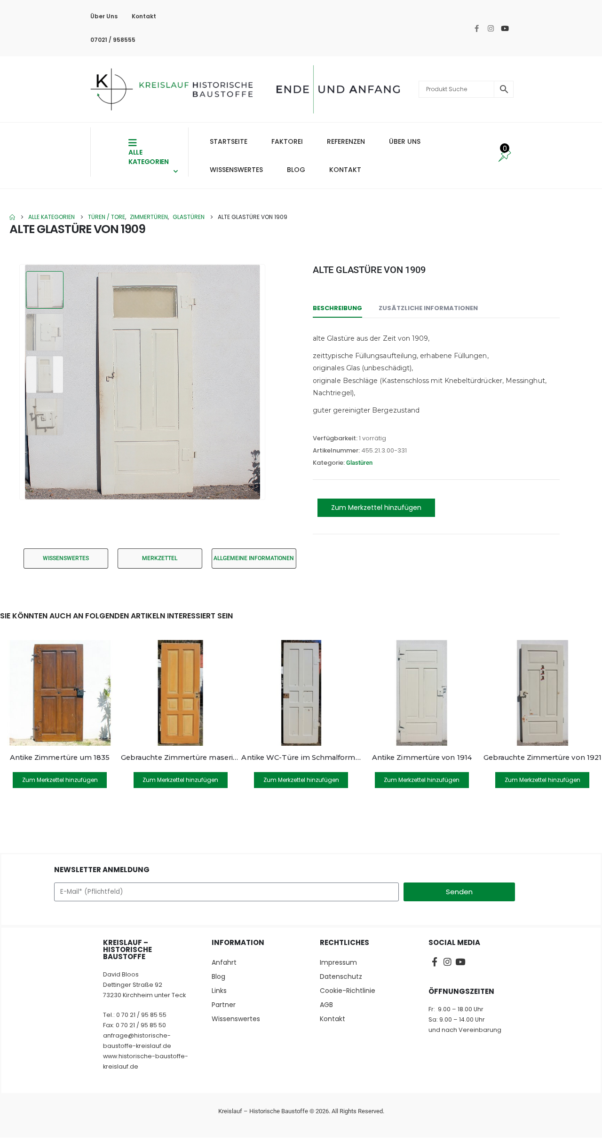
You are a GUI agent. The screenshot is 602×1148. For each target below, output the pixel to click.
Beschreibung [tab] (337, 308)
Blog (218, 976)
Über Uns (104, 16)
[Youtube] (505, 28)
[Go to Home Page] (12, 217)
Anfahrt (224, 962)
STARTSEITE (228, 141)
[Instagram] (490, 28)
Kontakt (144, 16)
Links (219, 990)
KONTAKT (345, 169)
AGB (326, 1004)
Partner (224, 1004)
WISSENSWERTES (236, 169)
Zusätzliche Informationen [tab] (428, 308)
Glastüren (359, 462)
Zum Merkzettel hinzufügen (376, 507)
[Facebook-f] (476, 28)
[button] (21, 382)
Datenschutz (341, 976)
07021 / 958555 (112, 40)
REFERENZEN (346, 141)
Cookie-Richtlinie (347, 990)
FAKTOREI (287, 141)
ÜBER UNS (404, 141)
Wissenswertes (236, 1018)
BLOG (296, 169)
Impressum (338, 962)
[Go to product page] (59, 693)
